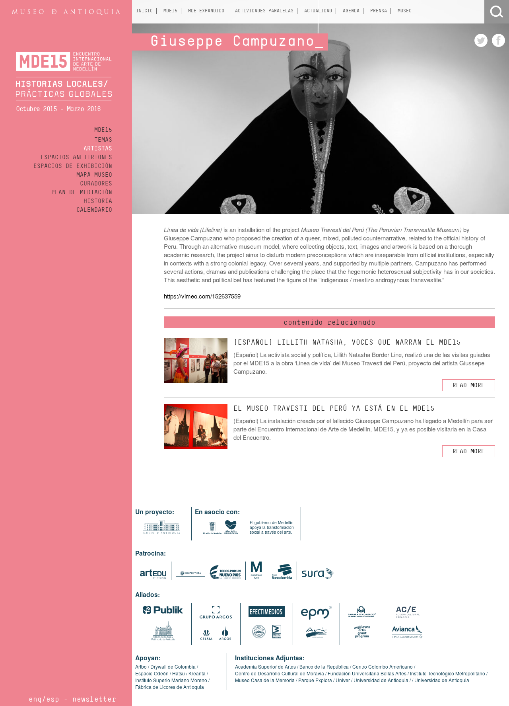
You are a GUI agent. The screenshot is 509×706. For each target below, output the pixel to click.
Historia (98, 201)
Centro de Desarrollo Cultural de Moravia (279, 673)
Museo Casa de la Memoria (265, 680)
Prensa (378, 11)
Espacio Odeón (152, 673)
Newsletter (94, 699)
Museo (405, 11)
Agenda (351, 11)
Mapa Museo (94, 174)
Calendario (94, 209)
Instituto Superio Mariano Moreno (171, 680)
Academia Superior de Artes (265, 666)
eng (35, 699)
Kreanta (197, 673)
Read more (469, 385)
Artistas (98, 148)
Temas (103, 139)
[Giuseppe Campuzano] (480, 44)
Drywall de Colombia (173, 666)
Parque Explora (315, 680)
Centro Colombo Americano (382, 666)
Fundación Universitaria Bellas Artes (367, 673)
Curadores (96, 183)
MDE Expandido (206, 11)
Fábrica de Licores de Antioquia (169, 686)
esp (52, 699)
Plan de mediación (81, 192)
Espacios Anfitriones (76, 157)
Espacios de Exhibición (72, 166)
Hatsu (178, 673)
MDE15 (103, 129)
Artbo (141, 666)
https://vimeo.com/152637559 (202, 296)
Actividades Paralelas (264, 11)
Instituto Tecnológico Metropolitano (447, 673)
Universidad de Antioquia (381, 680)
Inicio (144, 11)
